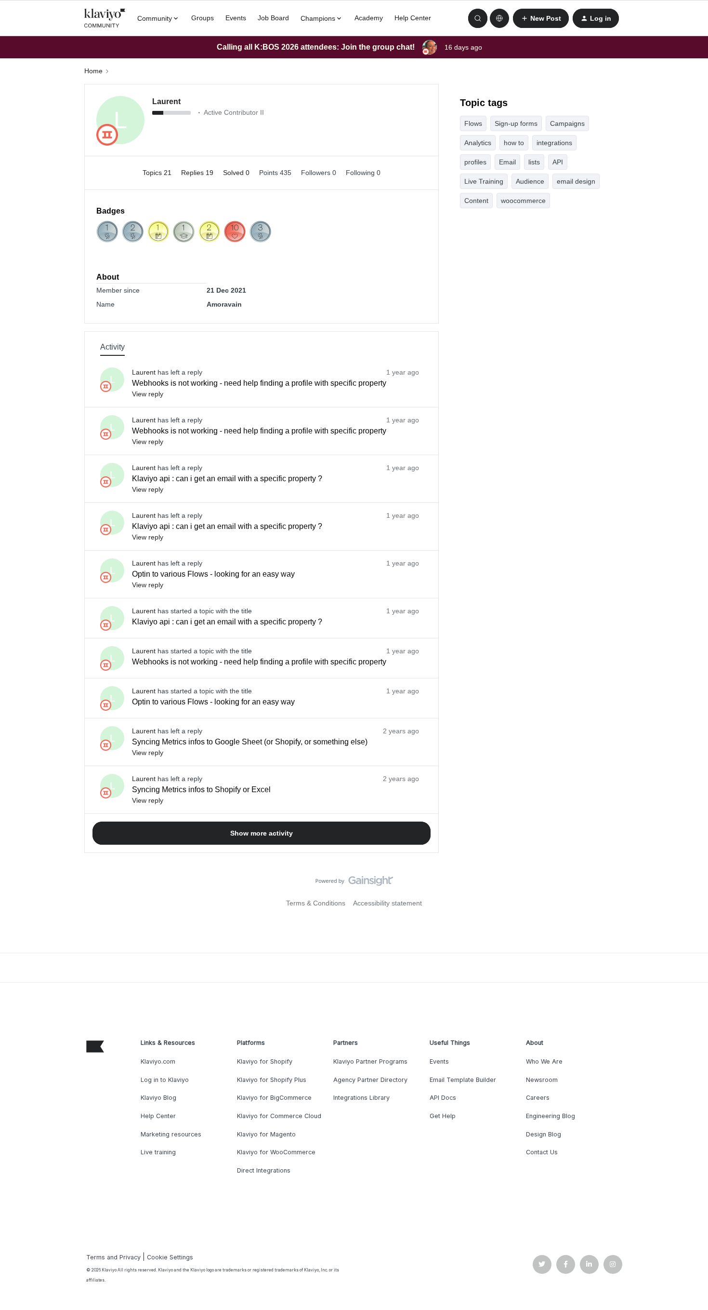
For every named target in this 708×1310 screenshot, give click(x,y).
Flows (473, 123)
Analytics (477, 143)
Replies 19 (198, 172)
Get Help (443, 1116)
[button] (541, 18)
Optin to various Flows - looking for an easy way (213, 574)
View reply (147, 394)
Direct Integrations (263, 1170)
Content (476, 200)
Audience (530, 181)
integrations (554, 143)
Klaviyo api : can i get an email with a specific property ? (227, 478)
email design (576, 181)
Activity (112, 347)
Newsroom (542, 1079)
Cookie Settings (170, 1257)
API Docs (443, 1097)
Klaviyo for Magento (266, 1134)
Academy (368, 18)
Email (507, 162)
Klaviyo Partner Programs (370, 1061)
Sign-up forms (516, 123)
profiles (475, 162)
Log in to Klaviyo (165, 1079)
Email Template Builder (463, 1079)
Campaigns (567, 123)
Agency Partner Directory (370, 1079)
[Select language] (499, 18)
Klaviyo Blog (158, 1097)
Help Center (412, 18)
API (557, 162)
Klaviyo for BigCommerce (274, 1097)
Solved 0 (237, 172)
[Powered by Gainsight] (354, 883)
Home (93, 71)
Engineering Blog (550, 1116)
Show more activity (261, 833)
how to (514, 143)
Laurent (166, 101)
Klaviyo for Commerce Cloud (279, 1116)
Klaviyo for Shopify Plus (271, 1079)
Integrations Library (361, 1097)
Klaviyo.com (158, 1061)
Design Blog (543, 1134)
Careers (538, 1097)
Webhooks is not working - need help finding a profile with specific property (259, 383)
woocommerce (523, 200)
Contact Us (542, 1152)
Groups (202, 18)
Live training (158, 1152)
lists (534, 162)
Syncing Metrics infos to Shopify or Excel (201, 789)
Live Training (483, 181)
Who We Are (544, 1061)
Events (235, 18)
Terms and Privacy (113, 1257)
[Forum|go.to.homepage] (105, 18)
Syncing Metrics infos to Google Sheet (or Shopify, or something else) (249, 742)
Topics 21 (158, 172)
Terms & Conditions (315, 903)
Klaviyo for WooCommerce (276, 1152)
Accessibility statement (387, 903)
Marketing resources (171, 1134)
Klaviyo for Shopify (264, 1061)
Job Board (273, 18)
